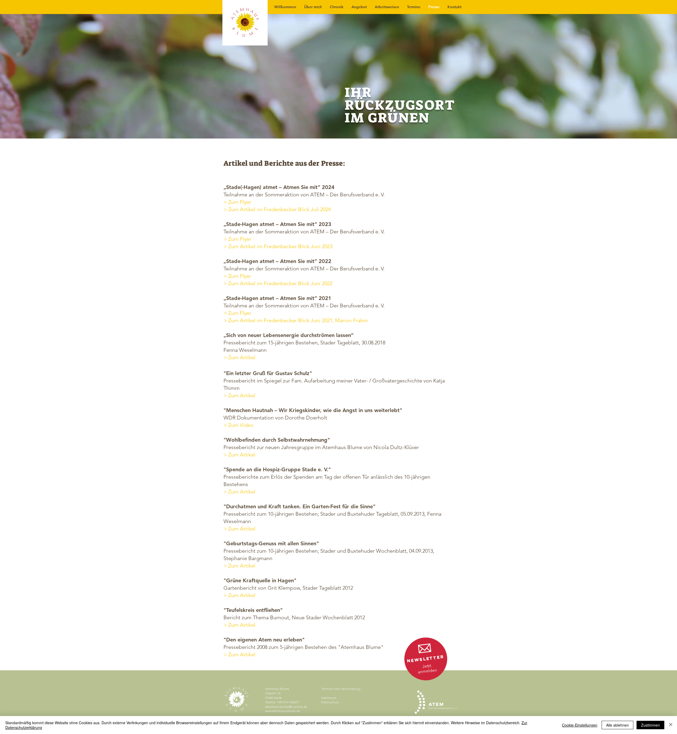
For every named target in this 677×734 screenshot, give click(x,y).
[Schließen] (670, 725)
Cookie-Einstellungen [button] (579, 725)
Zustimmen (650, 725)
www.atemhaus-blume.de (282, 711)
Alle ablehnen (617, 725)
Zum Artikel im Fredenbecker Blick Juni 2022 (280, 283)
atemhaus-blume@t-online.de (286, 707)
